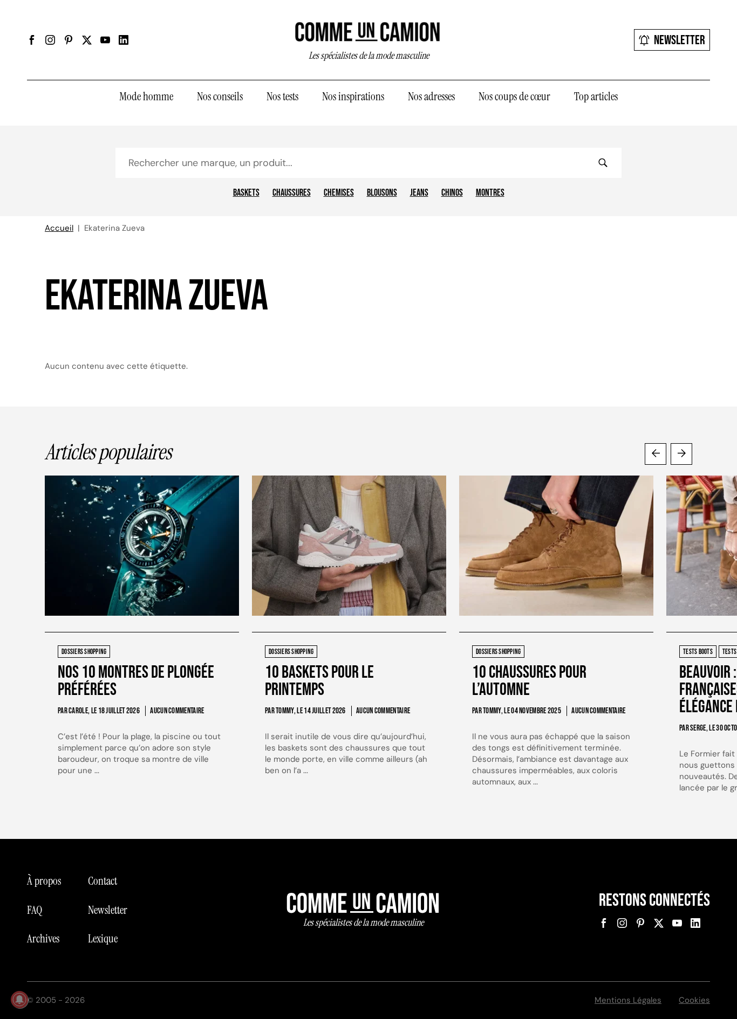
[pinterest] (68, 40)
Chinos (452, 193)
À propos (44, 881)
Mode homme (146, 96)
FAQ (34, 910)
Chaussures (291, 193)
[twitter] (87, 40)
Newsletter (679, 40)
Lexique (103, 938)
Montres (490, 193)
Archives (43, 938)
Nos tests (282, 96)
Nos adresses (431, 96)
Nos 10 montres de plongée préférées (136, 681)
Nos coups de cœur (514, 96)
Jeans (419, 193)
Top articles (596, 96)
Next (681, 454)
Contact (102, 881)
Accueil (59, 228)
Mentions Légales (628, 1000)
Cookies (694, 1000)
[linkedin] (123, 40)
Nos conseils (220, 96)
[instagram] (50, 40)
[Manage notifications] (19, 999)
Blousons (382, 193)
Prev (655, 454)
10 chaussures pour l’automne (529, 681)
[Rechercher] (602, 162)
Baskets (246, 193)
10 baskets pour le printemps (319, 681)
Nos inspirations (353, 96)
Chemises (339, 193)
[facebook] (32, 40)
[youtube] (105, 40)
